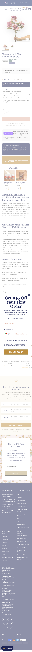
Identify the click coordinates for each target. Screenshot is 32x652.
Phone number (8, 330)
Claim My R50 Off (16, 352)
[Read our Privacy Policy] (27, 344)
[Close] (29, 295)
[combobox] (8, 334)
